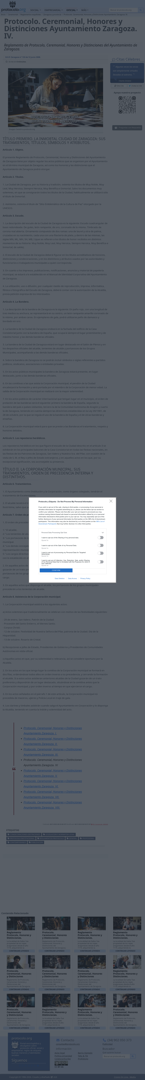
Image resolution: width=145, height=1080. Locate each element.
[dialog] (72, 540)
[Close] (112, 502)
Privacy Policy (85, 578)
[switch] (101, 537)
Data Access (72, 578)
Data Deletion (60, 578)
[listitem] (72, 532)
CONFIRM (56, 570)
